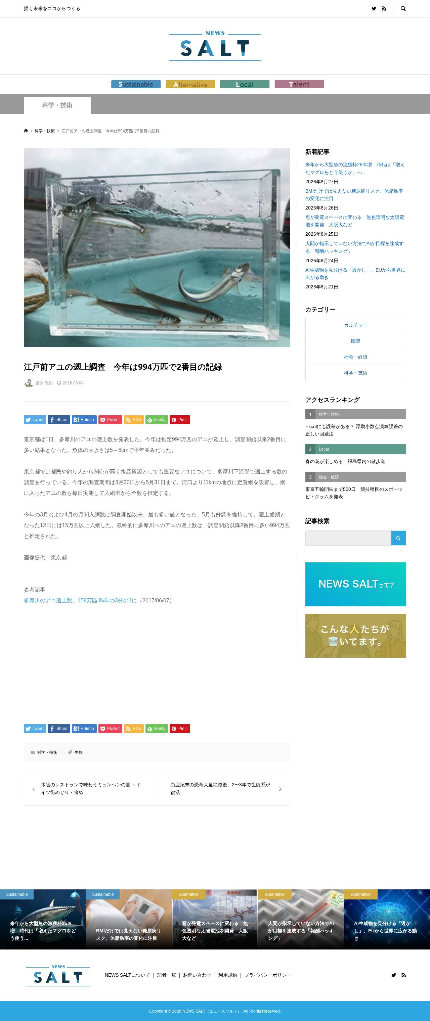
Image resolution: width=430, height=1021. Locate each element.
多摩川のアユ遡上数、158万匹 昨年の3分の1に (80, 600)
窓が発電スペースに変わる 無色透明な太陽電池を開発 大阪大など (354, 221)
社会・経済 (356, 357)
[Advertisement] (157, 664)
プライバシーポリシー (267, 975)
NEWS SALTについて (127, 975)
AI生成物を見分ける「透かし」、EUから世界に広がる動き (355, 273)
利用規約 (227, 975)
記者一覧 (166, 975)
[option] (43, 919)
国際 (355, 340)
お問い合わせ (197, 975)
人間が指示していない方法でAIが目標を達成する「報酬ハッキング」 (354, 247)
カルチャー (356, 325)
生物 (79, 752)
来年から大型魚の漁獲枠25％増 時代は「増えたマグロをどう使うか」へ (355, 168)
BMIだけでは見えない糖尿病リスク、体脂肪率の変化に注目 (354, 194)
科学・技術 (57, 105)
